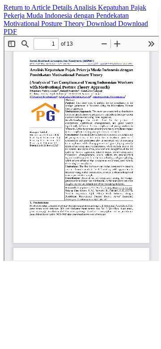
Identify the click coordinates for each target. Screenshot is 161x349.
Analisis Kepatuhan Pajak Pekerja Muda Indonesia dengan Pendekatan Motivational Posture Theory (75, 15)
